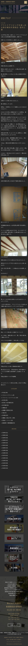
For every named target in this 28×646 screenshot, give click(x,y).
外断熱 (3, 407)
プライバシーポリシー (17, 641)
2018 (3, 453)
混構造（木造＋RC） (7, 417)
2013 (3, 465)
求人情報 (14, 567)
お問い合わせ (14, 625)
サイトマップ (9, 641)
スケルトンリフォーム (7, 395)
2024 (3, 437)
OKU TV (14, 538)
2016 (3, 458)
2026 (3, 432)
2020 (3, 447)
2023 (3, 440)
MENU (26, 3)
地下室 (3, 400)
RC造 (3, 392)
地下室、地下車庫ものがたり (14, 489)
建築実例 (6, 637)
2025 (3, 435)
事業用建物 (14, 548)
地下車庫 (4, 405)
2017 (3, 455)
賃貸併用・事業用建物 (7, 423)
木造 (4, 23)
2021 (3, 445)
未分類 (3, 415)
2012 (3, 468)
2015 (3, 460)
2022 (3, 442)
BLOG (15, 639)
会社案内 (19, 639)
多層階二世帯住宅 (6, 410)
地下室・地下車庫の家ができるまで (14, 499)
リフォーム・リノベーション (9, 397)
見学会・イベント (6, 420)
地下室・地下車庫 (6, 402)
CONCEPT (10, 637)
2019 (3, 450)
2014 (3, 463)
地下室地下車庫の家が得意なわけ (14, 509)
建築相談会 (14, 528)
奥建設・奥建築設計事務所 (8, 2)
